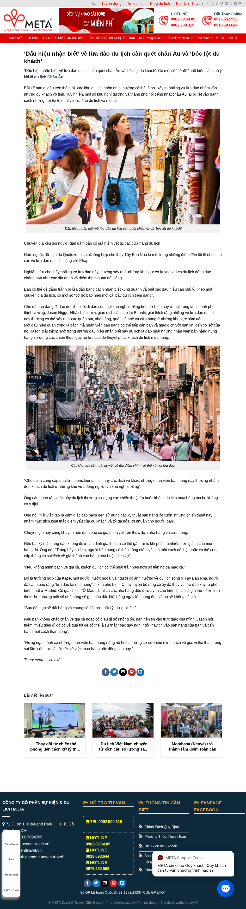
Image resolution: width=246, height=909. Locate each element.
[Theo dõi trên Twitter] (221, 3)
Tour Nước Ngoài (178, 38)
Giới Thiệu (32, 38)
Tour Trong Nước (149, 38)
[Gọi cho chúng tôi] (230, 3)
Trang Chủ (15, 38)
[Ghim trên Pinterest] (132, 672)
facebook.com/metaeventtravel (34, 857)
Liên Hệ (232, 38)
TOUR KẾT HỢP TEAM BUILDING (64, 38)
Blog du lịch (160, 3)
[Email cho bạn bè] (123, 672)
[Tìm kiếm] (94, 3)
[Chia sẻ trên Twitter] (114, 672)
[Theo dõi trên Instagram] (212, 3)
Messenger (11, 874)
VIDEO (220, 38)
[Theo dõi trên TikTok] (216, 3)
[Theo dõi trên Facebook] (207, 3)
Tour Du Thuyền (189, 3)
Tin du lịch (136, 3)
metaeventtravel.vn (24, 850)
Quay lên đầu (11, 890)
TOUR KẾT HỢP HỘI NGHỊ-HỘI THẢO (111, 38)
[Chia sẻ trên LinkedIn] (140, 672)
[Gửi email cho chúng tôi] (226, 3)
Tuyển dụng (111, 3)
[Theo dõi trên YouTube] (240, 3)
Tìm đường (11, 844)
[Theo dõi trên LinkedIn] (235, 3)
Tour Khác (202, 38)
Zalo (11, 859)
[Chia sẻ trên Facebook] (106, 672)
